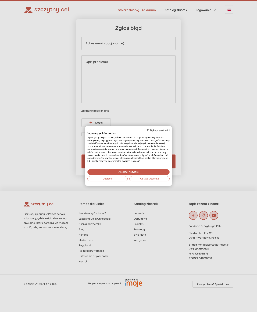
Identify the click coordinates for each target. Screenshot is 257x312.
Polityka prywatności (158, 130)
